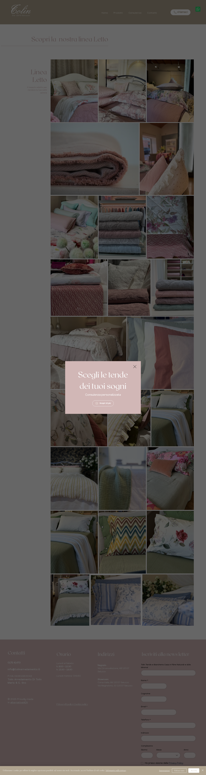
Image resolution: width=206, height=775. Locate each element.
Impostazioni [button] (164, 770)
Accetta (194, 770)
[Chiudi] (202, 770)
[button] (134, 366)
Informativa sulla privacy (116, 770)
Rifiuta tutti (179, 770)
